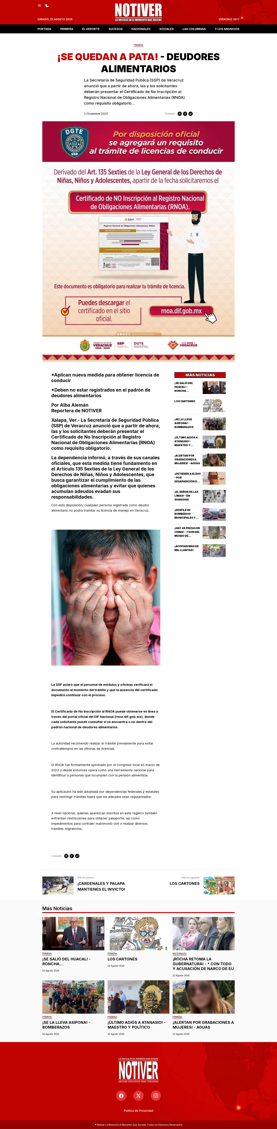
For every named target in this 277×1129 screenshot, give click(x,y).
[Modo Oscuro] (47, 5)
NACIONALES (140, 28)
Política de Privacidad (138, 1110)
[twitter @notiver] (138, 1096)
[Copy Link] (190, 113)
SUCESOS (116, 28)
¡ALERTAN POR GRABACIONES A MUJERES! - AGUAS (187, 459)
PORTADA (44, 28)
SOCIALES (166, 28)
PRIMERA (66, 28)
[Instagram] (156, 1096)
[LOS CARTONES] (219, 885)
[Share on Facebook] (185, 113)
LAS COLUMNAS (194, 28)
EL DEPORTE (91, 28)
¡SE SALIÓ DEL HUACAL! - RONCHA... (183, 386)
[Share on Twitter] (179, 113)
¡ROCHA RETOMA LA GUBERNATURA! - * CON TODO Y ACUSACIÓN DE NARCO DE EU (203, 964)
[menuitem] (139, 1110)
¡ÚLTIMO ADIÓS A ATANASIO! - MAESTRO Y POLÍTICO (137, 1025)
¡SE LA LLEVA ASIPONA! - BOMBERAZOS (183, 423)
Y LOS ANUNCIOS (227, 28)
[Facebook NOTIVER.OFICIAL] (121, 1096)
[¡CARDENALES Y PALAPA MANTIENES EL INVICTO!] (58, 885)
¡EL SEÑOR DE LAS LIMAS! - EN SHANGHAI (186, 495)
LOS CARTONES (184, 401)
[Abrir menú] (39, 5)
